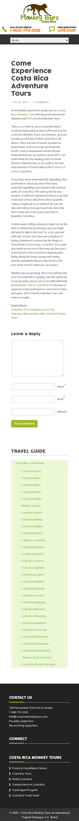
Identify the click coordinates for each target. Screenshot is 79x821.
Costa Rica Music (31, 492)
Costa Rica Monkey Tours (39, 13)
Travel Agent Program (25, 790)
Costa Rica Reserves (33, 588)
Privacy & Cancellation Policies (29, 768)
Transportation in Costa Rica (28, 784)
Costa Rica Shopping (34, 602)
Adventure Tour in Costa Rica (31, 285)
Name (60, 386)
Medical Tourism (31, 505)
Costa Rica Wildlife (32, 526)
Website (62, 411)
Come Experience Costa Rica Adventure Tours (31, 78)
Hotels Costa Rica (22, 779)
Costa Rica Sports (32, 512)
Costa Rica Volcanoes (34, 616)
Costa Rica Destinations (35, 643)
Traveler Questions (33, 554)
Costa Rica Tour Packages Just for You (33, 309)
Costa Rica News (31, 484)
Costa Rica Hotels (32, 498)
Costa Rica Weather (33, 581)
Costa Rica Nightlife (33, 567)
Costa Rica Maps (31, 478)
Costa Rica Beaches (33, 547)
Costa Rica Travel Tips (34, 629)
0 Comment (41, 102)
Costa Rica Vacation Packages (39, 664)
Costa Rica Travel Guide (30, 463)
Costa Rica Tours (31, 471)
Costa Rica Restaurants (35, 636)
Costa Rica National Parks (36, 650)
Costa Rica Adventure (34, 622)
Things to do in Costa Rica (37, 657)
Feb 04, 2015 (20, 102)
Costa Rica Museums (33, 609)
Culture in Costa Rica (33, 540)
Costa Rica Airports (33, 560)
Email (60, 399)
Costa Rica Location (33, 574)
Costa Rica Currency (33, 595)
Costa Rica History (32, 533)
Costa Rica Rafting (32, 519)
